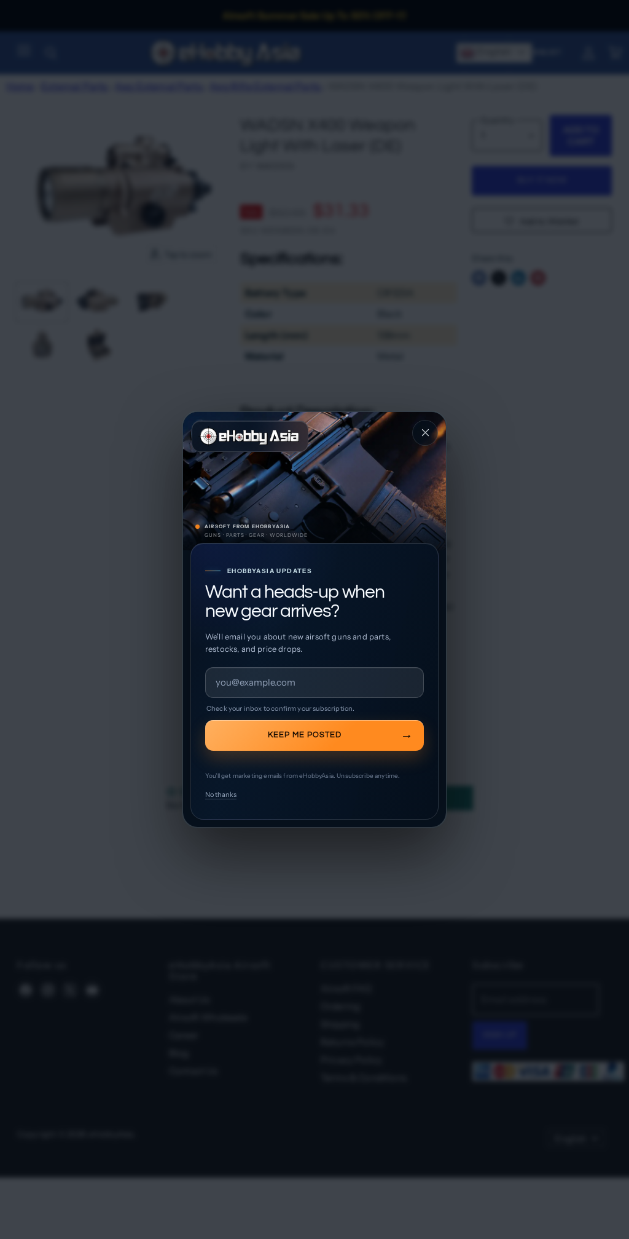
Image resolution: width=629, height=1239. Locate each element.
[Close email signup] (425, 433)
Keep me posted (305, 734)
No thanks (220, 794)
